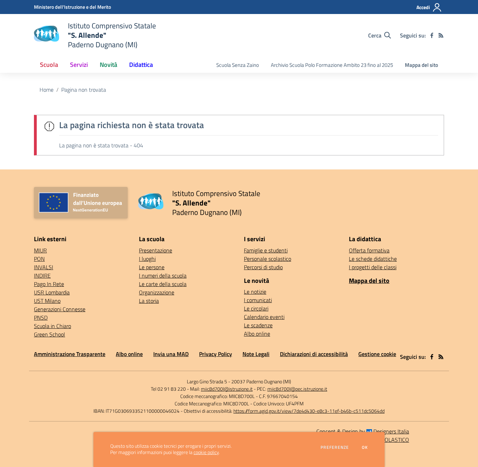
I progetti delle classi (372, 267)
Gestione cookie (377, 354)
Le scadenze (258, 325)
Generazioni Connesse (59, 309)
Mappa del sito (421, 65)
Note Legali (255, 354)
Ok (365, 447)
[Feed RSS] (441, 35)
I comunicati (258, 300)
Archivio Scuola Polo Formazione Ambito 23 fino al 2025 (332, 65)
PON (39, 259)
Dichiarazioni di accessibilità (314, 354)
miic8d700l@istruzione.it (227, 388)
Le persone (151, 267)
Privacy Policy (215, 354)
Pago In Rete (49, 284)
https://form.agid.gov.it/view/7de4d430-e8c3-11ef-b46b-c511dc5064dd (309, 410)
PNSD (41, 317)
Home (47, 89)
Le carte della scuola (163, 284)
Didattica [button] (141, 64)
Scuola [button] (49, 64)
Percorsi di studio (263, 267)
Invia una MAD (171, 354)
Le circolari (256, 308)
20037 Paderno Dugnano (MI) (261, 381)
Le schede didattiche (373, 259)
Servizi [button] (79, 64)
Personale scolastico (267, 259)
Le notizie (255, 291)
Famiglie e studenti (266, 250)
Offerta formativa (369, 250)
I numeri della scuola (163, 275)
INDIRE (42, 275)
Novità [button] (108, 64)
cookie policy (206, 452)
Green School (49, 334)
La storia (149, 301)
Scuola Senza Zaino (237, 65)
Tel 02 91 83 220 (168, 388)
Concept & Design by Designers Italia (362, 431)
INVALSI (43, 267)
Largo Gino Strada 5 (207, 381)
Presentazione (155, 250)
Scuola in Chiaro (52, 326)
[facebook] (432, 35)
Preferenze (335, 447)
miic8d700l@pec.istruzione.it (297, 388)
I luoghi (147, 259)
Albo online (257, 333)
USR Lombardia (52, 292)
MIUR (40, 250)
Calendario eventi (264, 317)
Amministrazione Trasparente (69, 354)
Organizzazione (156, 292)
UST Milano (47, 301)
